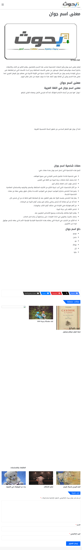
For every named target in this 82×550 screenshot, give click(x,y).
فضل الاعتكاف (48, 486)
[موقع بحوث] (70, 4)
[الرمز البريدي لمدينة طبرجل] (68, 478)
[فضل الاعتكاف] (41, 478)
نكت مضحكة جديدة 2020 (45, 321)
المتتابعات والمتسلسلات (18, 467)
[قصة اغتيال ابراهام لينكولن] (68, 318)
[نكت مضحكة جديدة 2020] (41, 312)
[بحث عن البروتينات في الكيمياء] (14, 478)
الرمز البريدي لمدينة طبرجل (71, 486)
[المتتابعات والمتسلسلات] (14, 386)
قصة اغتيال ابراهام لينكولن (71, 332)
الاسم (78, 524)
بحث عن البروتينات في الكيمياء (16, 486)
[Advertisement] (41, 112)
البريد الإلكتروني (74, 534)
